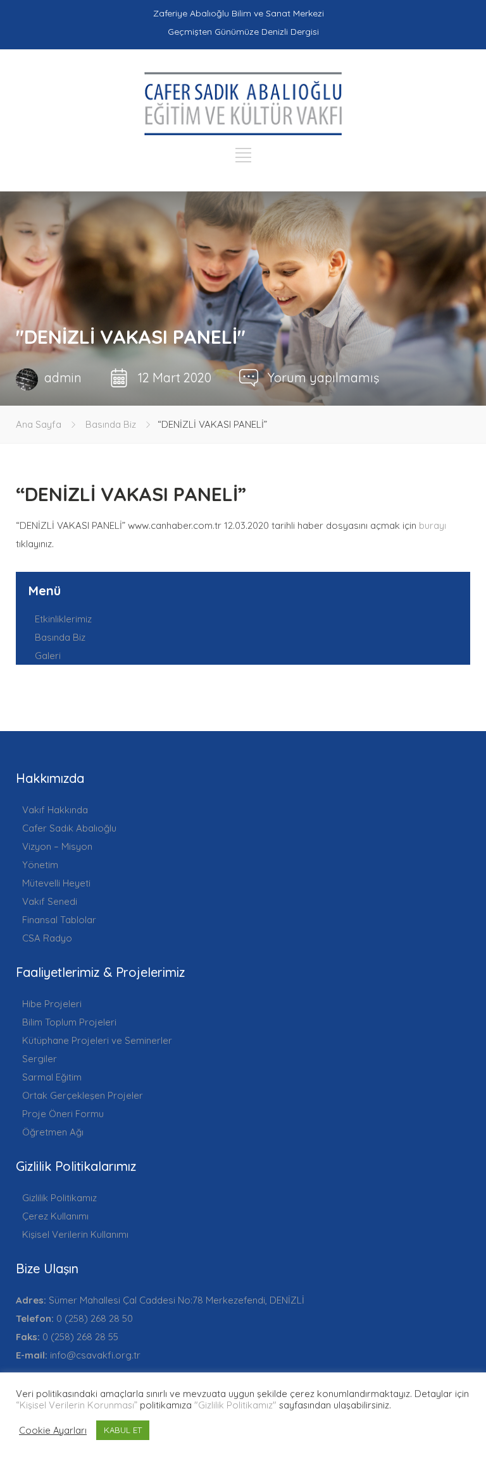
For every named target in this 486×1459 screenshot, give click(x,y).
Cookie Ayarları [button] (53, 1430)
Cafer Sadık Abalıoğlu (69, 828)
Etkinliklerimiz (63, 619)
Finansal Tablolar (59, 920)
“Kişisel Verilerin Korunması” (76, 1405)
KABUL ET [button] (123, 1430)
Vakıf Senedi (49, 901)
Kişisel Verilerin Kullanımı (75, 1234)
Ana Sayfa (38, 424)
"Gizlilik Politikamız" (235, 1405)
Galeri (48, 656)
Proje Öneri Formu (63, 1114)
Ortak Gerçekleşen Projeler (82, 1095)
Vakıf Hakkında (55, 810)
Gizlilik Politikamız (59, 1198)
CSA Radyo (47, 938)
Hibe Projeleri (52, 1004)
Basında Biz (110, 424)
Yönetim (40, 865)
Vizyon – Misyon (57, 846)
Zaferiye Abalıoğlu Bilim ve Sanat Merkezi (238, 13)
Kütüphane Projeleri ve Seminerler (97, 1040)
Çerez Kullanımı (55, 1216)
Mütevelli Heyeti (56, 883)
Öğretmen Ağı (53, 1132)
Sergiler (39, 1059)
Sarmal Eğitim (52, 1077)
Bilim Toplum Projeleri (69, 1022)
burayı (432, 525)
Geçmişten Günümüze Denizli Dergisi (243, 31)
